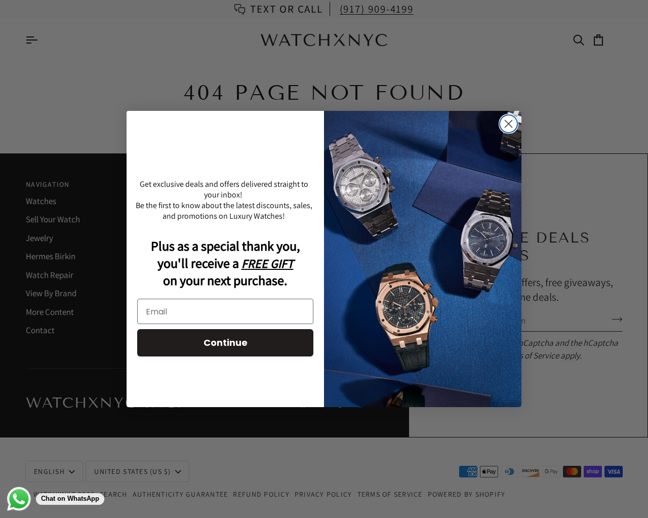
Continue (226, 342)
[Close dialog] (508, 124)
